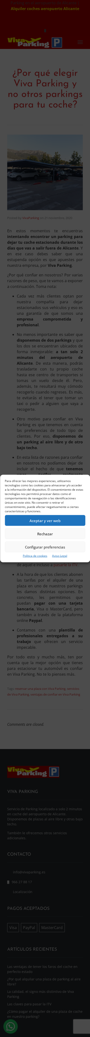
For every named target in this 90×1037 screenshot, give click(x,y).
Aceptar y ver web (45, 520)
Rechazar (45, 533)
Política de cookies (35, 556)
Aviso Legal (59, 556)
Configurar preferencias (45, 546)
